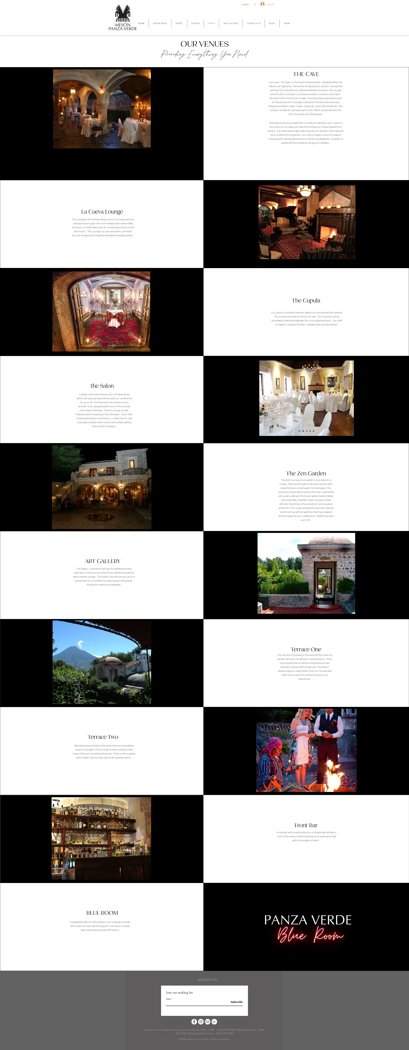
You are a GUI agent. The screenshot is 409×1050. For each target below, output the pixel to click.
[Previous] (263, 222)
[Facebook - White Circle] (194, 1021)
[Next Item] (145, 311)
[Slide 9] (115, 143)
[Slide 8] (112, 143)
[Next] (350, 222)
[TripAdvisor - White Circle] (207, 1021)
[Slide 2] (300, 254)
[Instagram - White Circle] (201, 1021)
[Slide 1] (296, 254)
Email (168, 999)
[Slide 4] (307, 254)
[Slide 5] (310, 254)
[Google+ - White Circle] (214, 1021)
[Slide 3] (303, 254)
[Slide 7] (317, 254)
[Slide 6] (313, 254)
